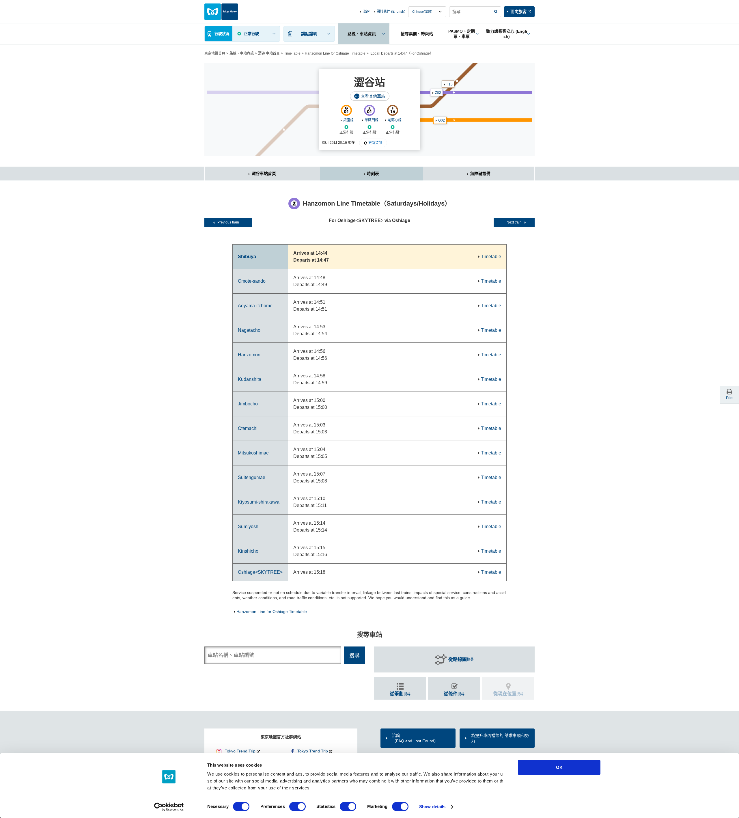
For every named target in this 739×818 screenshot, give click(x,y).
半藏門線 (371, 120)
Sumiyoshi (249, 526)
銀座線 (348, 120)
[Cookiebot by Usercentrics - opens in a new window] (169, 806)
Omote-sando (252, 281)
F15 (450, 84)
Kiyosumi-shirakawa (258, 502)
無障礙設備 (480, 173)
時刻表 (373, 173)
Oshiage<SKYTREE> (260, 572)
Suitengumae (251, 477)
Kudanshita (249, 379)
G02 (441, 120)
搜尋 (461, 659)
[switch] (297, 806)
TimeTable (292, 53)
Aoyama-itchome (255, 305)
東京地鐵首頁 (214, 53)
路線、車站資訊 (241, 53)
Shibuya (247, 256)
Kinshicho (248, 551)
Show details (432, 806)
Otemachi (247, 428)
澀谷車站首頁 (264, 173)
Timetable (491, 256)
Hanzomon (249, 354)
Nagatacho (249, 330)
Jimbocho (248, 403)
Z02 (438, 93)
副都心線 (395, 120)
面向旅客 (518, 11)
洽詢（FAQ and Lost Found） (415, 738)
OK (559, 767)
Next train (514, 222)
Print (729, 398)
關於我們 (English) (390, 12)
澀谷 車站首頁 (269, 53)
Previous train (228, 222)
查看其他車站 (373, 96)
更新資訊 (375, 143)
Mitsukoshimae (253, 452)
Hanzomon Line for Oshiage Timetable (335, 53)
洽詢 (366, 12)
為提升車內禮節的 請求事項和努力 (500, 738)
